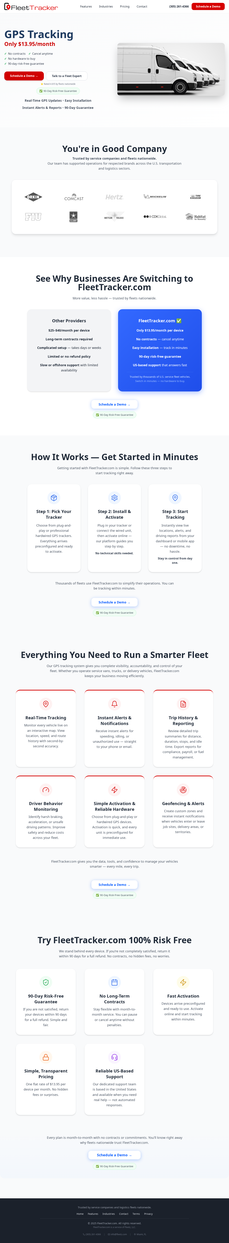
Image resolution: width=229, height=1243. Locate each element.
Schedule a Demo (208, 6)
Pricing (125, 6)
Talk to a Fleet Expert (67, 76)
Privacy (148, 1213)
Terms (136, 1213)
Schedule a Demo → (24, 76)
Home (80, 1213)
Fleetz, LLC (130, 1227)
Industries (106, 6)
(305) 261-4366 (179, 6)
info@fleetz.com (119, 1234)
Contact (142, 6)
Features (86, 6)
